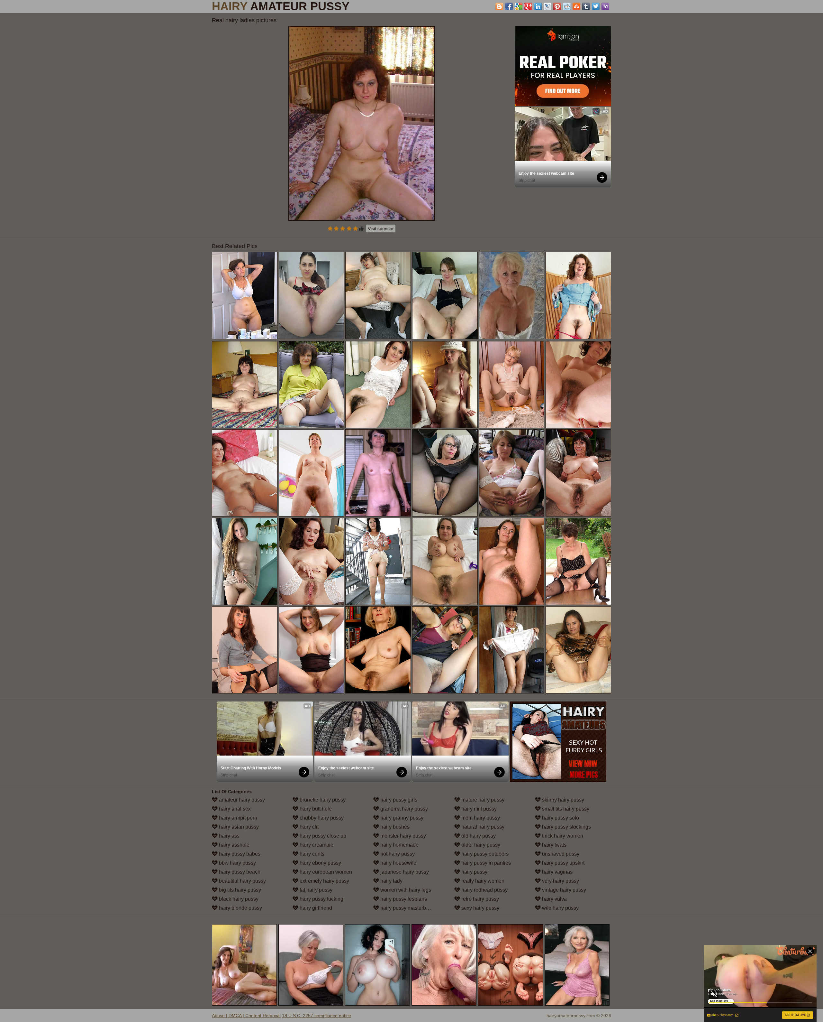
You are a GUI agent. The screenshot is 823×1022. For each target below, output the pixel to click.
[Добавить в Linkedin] (538, 6)
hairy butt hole (315, 809)
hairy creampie (315, 845)
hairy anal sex (234, 809)
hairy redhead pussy (484, 890)
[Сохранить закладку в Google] (518, 6)
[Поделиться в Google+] (528, 6)
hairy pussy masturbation (408, 908)
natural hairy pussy (482, 827)
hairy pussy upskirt (562, 863)
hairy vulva (554, 899)
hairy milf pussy (478, 809)
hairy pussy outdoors (484, 854)
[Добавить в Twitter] (596, 6)
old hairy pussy (478, 836)
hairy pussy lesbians (403, 899)
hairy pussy (473, 872)
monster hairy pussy (402, 836)
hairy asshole (233, 845)
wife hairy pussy (560, 908)
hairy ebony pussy (319, 863)
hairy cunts (311, 854)
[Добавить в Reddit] (567, 6)
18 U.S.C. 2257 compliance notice (316, 1015)
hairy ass (229, 836)
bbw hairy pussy (237, 863)
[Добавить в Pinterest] (557, 6)
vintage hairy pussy (563, 890)
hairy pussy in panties (485, 863)
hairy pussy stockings (566, 827)
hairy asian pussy (238, 827)
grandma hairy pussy (403, 809)
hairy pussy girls (398, 800)
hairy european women (325, 872)
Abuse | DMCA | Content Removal (246, 1015)
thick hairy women (562, 836)
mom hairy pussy (480, 818)
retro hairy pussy (479, 899)
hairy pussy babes (239, 854)
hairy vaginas (557, 872)
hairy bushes (394, 827)
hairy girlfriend (315, 908)
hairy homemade (399, 845)
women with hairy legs (405, 890)
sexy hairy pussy (479, 908)
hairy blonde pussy (240, 908)
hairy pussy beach (239, 872)
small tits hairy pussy (565, 809)
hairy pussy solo (560, 818)
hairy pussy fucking (320, 899)
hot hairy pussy (397, 854)
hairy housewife (397, 863)
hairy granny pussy (401, 818)
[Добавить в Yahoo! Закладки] (605, 6)
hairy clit (308, 827)
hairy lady (390, 881)
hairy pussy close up (322, 836)
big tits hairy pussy (239, 890)
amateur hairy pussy (241, 800)
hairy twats (553, 845)
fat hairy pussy (315, 890)
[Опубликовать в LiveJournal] (547, 6)
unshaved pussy (560, 854)
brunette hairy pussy (322, 800)
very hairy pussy (560, 881)
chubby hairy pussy (321, 818)
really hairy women (482, 881)
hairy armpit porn (237, 818)
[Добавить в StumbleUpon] (576, 6)
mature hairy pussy (482, 800)
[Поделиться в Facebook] (509, 6)
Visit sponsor (381, 228)
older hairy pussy (480, 845)
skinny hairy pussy (562, 800)
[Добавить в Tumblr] (586, 6)
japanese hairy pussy (404, 872)
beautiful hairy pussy (242, 881)
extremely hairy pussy (323, 881)
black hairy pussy (238, 899)
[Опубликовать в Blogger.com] (499, 6)
